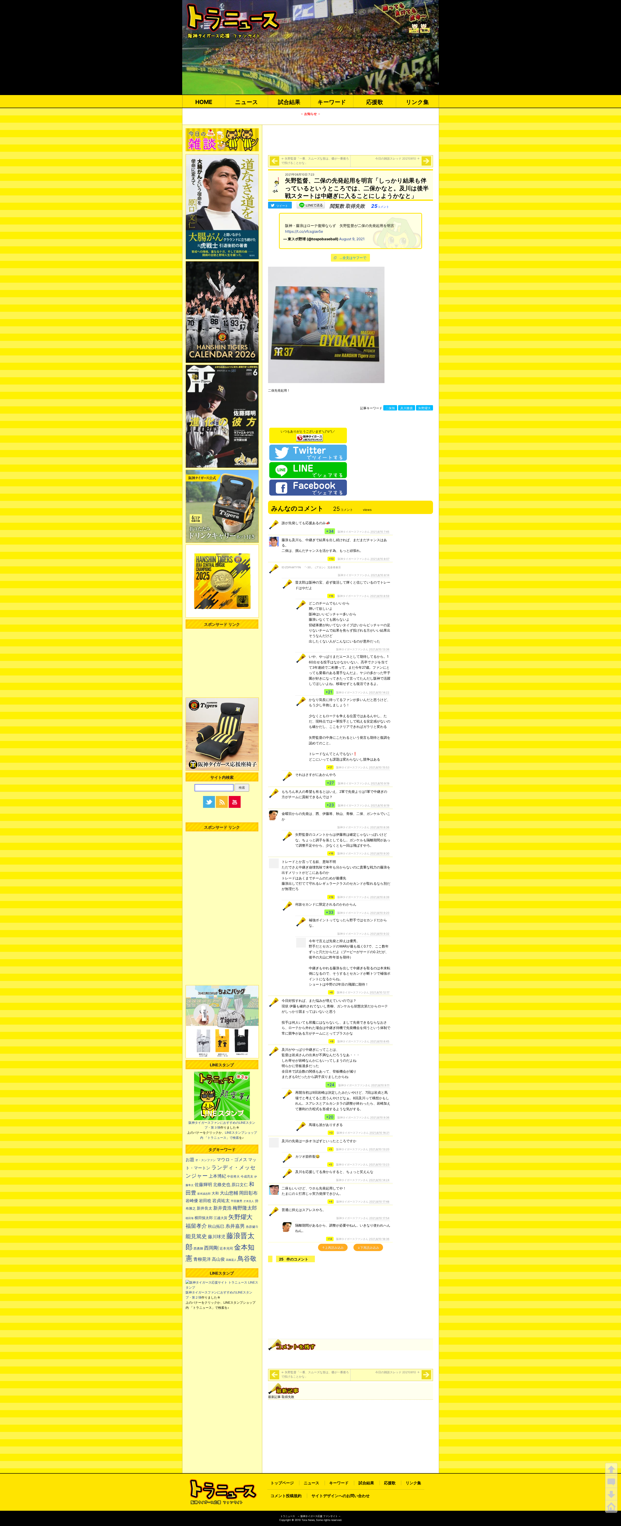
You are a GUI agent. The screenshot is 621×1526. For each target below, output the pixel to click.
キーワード (332, 101)
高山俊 (218, 1259)
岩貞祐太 (221, 1200)
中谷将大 (233, 1176)
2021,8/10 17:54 (379, 1218)
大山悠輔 (229, 1193)
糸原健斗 (252, 1227)
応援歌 (374, 101)
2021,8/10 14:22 (379, 692)
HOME (203, 101)
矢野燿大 (424, 408)
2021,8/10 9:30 (379, 853)
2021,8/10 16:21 (379, 1132)
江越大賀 (220, 1218)
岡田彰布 (248, 1193)
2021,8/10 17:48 (379, 1201)
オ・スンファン (205, 1160)
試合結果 (289, 101)
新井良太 (204, 1208)
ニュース (246, 101)
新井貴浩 (222, 1208)
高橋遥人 (231, 1259)
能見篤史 (196, 1236)
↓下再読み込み (368, 1248)
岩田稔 (205, 1200)
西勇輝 (198, 1248)
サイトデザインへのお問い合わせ (340, 1495)
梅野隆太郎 (245, 1208)
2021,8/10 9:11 (380, 1085)
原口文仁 (239, 1184)
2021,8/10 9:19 (380, 783)
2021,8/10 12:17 (379, 992)
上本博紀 (217, 1176)
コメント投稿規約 (286, 1495)
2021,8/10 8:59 (379, 596)
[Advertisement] (350, 139)
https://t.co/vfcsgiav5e (304, 231)
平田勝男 (236, 1201)
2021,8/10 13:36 (379, 649)
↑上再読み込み (333, 1248)
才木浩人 (248, 1201)
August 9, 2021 (352, 239)
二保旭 (390, 408)
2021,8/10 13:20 (379, 1149)
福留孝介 (196, 1226)
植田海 (190, 1218)
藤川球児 (216, 1236)
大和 (215, 1193)
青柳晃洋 (202, 1259)
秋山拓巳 (216, 1226)
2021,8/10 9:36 (379, 1117)
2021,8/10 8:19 (380, 805)
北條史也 (221, 1184)
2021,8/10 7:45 (379, 531)
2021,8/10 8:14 (380, 575)
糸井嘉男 (235, 1226)
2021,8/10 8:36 (379, 827)
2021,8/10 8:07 (379, 559)
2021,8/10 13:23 (379, 1164)
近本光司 (226, 1248)
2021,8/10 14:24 (379, 1180)
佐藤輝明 (203, 1184)
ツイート (282, 206)
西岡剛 (211, 1248)
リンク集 (417, 101)
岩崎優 (192, 1200)
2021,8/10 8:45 (379, 1041)
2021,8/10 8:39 (379, 897)
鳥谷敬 (246, 1258)
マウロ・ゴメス (232, 1159)
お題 (190, 1159)
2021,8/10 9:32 (379, 933)
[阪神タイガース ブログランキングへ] (309, 436)
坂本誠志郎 (204, 1193)
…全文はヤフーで (353, 258)
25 (380, 206)
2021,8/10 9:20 (379, 913)
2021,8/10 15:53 (379, 767)
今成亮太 (247, 1176)
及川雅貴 (406, 408)
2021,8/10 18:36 (379, 1239)
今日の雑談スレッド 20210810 (397, 158)
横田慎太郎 (204, 1218)
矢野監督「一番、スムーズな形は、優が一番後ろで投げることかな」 (315, 161)
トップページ (282, 1482)
